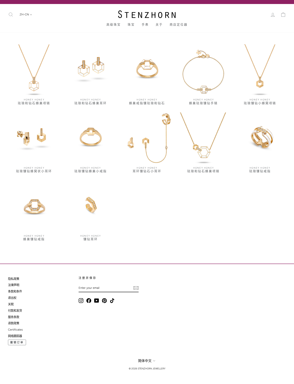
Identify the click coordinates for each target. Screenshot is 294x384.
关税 (11, 304)
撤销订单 (17, 342)
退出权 (12, 298)
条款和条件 (15, 291)
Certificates (15, 329)
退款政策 (13, 323)
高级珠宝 (113, 24)
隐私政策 (13, 279)
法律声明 (13, 285)
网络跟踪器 (15, 336)
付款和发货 (15, 310)
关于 (159, 24)
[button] (26, 15)
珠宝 (131, 24)
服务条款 (13, 317)
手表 (145, 24)
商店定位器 (179, 24)
